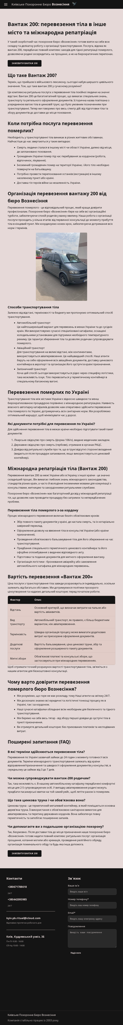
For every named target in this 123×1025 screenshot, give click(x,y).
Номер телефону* (78, 899)
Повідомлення (76, 926)
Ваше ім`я (73, 885)
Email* (71, 912)
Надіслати (76, 953)
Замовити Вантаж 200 (24, 63)
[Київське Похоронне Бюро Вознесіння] (74, 4)
